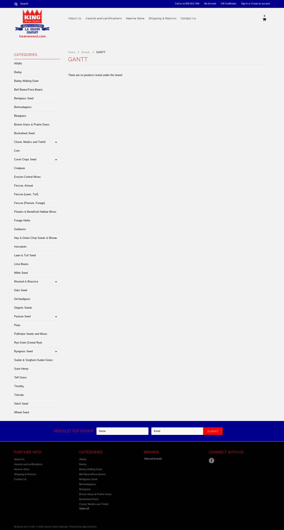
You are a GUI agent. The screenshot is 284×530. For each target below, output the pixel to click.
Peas (17, 325)
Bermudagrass (23, 107)
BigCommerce (89, 526)
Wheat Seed (21, 412)
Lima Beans (21, 264)
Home (71, 52)
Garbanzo (20, 229)
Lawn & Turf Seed (25, 255)
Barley (18, 72)
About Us (74, 18)
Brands (85, 52)
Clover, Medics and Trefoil (30, 142)
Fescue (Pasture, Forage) (29, 203)
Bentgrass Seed (23, 98)
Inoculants (20, 246)
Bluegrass (20, 115)
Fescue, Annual (23, 185)
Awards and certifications (103, 18)
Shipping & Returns (163, 18)
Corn (17, 150)
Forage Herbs (22, 220)
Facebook (211, 460)
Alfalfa (18, 63)
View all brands (153, 458)
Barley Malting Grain (26, 80)
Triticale (19, 394)
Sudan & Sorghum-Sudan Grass (33, 360)
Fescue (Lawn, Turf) (26, 194)
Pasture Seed (22, 316)
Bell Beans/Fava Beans (28, 89)
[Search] (16, 4)
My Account (210, 3)
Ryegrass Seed (23, 351)
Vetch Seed (21, 403)
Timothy (19, 386)
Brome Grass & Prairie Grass (31, 124)
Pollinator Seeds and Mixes (30, 333)
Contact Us (188, 18)
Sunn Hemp (21, 368)
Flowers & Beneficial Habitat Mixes (35, 211)
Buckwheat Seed (24, 133)
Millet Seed (21, 272)
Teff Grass (20, 377)
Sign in (244, 3)
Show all (84, 508)
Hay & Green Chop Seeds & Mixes (35, 237)
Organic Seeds (23, 307)
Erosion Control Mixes (27, 176)
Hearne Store (135, 18)
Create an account (260, 3)
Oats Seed (20, 290)
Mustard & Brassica (26, 281)
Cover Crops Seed (25, 159)
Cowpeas (19, 168)
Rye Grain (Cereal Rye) (28, 342)
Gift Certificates (228, 3)
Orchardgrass (22, 299)
